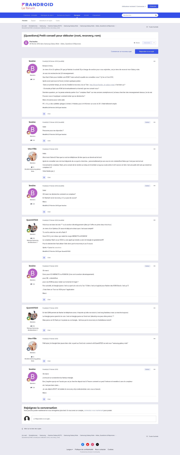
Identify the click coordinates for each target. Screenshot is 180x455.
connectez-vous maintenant (93, 410)
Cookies (110, 449)
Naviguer (77, 15)
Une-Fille (32, 149)
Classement (96, 15)
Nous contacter (100, 449)
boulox (35, 41)
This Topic (147, 15)
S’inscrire (153, 6)
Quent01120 (32, 220)
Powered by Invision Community (90, 452)
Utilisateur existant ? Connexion (133, 6)
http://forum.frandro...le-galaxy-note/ (102, 85)
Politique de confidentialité (84, 449)
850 (33, 238)
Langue (69, 449)
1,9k (33, 79)
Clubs (58, 20)
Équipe (33, 20)
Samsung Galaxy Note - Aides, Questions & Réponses (62, 44)
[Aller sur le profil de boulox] (26, 42)
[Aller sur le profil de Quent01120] (32, 227)
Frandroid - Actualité (30, 15)
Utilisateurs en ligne (45, 20)
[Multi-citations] (44, 113)
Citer (49, 114)
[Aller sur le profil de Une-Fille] (32, 156)
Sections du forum (63, 15)
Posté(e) (50, 61)
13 (33, 167)
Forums (24, 20)
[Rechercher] (156, 15)
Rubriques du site (47, 15)
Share (137, 43)
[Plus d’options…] (154, 61)
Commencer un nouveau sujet (121, 51)
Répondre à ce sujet (146, 51)
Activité (86, 15)
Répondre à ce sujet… (43, 419)
